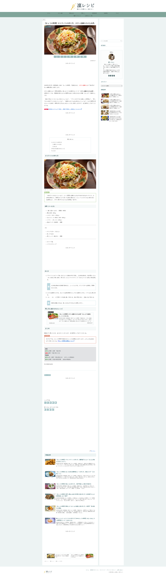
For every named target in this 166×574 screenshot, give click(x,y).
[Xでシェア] (57, 57)
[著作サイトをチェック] (45, 410)
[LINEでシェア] (77, 57)
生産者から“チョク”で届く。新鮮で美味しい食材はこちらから (64, 109)
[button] (83, 57)
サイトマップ (102, 569)
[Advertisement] (70, 73)
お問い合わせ (119, 569)
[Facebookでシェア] (63, 57)
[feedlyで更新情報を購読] (50, 410)
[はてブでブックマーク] (70, 57)
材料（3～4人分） (58, 144)
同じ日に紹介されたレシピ (58, 148)
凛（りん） (111, 62)
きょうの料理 (48, 375)
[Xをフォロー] (48, 410)
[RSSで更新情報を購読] (53, 410)
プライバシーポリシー (111, 569)
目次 (68, 139)
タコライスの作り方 (57, 142)
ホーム (87, 569)
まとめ (54, 150)
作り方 (55, 146)
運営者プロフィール (94, 569)
